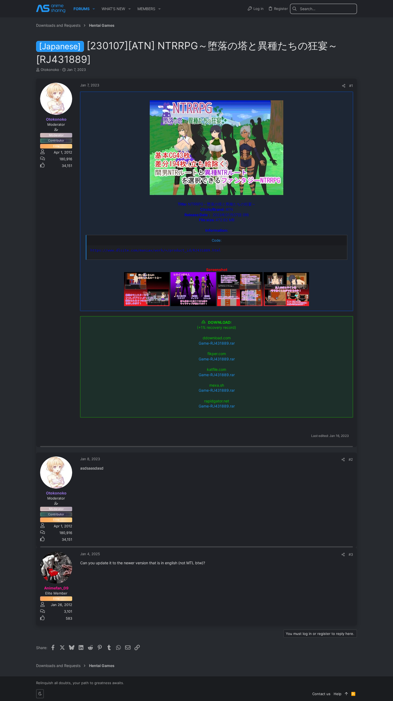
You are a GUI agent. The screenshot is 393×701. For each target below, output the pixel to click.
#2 (351, 459)
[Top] (346, 694)
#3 (351, 554)
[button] (93, 9)
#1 (351, 85)
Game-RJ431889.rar (217, 343)
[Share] (343, 85)
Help (337, 694)
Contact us (321, 694)
